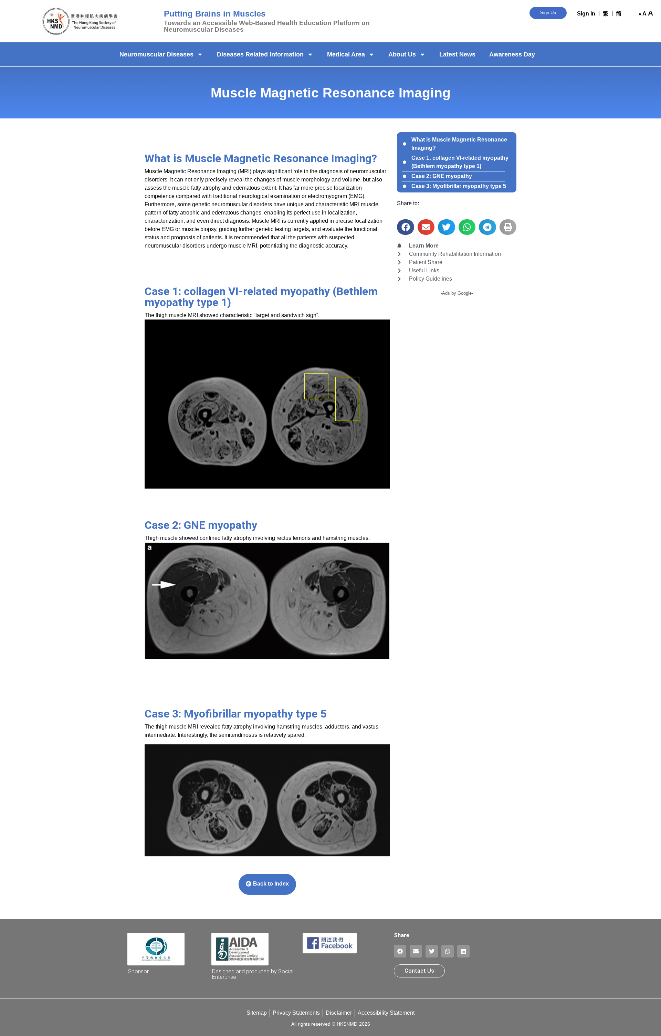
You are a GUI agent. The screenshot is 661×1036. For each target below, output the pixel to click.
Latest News (457, 54)
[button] (405, 227)
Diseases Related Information (260, 54)
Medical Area (346, 54)
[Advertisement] (456, 350)
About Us (402, 54)
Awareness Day (512, 54)
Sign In (586, 14)
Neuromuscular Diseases (156, 54)
